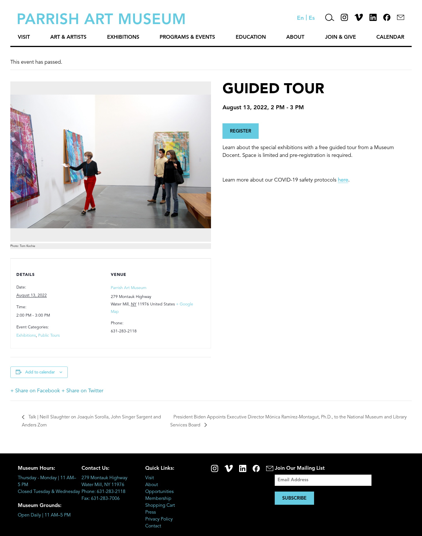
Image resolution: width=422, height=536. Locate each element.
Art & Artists (68, 37)
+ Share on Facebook (35, 390)
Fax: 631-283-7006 (101, 498)
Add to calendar (40, 372)
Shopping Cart (160, 505)
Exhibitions (123, 37)
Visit (24, 37)
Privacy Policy (159, 519)
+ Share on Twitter (82, 390)
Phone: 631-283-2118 (103, 492)
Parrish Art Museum (128, 288)
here (343, 180)
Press (150, 512)
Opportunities (159, 492)
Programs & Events (187, 37)
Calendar (390, 37)
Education (251, 37)
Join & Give (340, 37)
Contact (153, 526)
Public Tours (49, 336)
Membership (158, 498)
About (295, 37)
